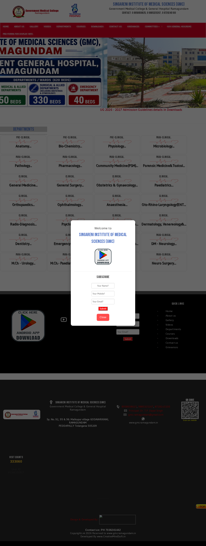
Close (103, 317)
